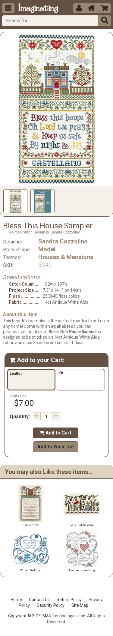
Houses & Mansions (65, 257)
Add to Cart (55, 433)
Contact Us (39, 599)
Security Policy (50, 605)
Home (16, 599)
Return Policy (69, 599)
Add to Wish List (55, 447)
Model (46, 249)
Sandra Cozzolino (63, 241)
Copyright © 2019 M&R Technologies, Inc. (47, 615)
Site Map (79, 605)
